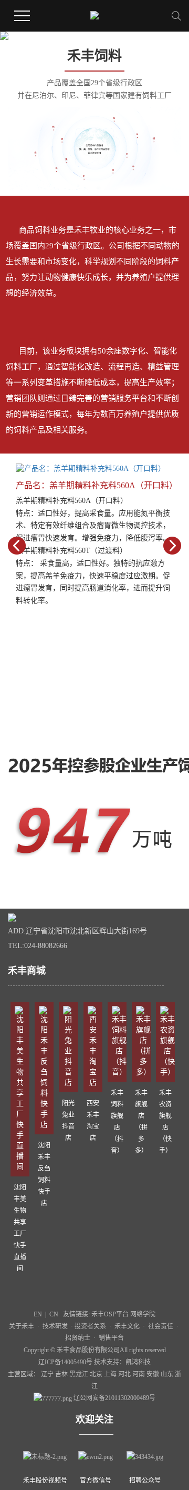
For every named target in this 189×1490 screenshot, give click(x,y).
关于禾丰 (21, 1326)
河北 (125, 1374)
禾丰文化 (127, 1326)
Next (172, 546)
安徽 (153, 1374)
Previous (17, 546)
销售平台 (111, 1338)
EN (38, 1314)
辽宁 (48, 1374)
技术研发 (57, 1326)
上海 (111, 1374)
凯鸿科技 (138, 1362)
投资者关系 (90, 1326)
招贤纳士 (77, 1338)
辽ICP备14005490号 (65, 1362)
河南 (139, 1374)
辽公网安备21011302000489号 (114, 1398)
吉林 (62, 1374)
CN (53, 1314)
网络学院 (142, 1314)
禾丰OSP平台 (110, 1314)
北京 (97, 1374)
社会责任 (160, 1326)
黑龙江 (79, 1374)
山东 (168, 1374)
